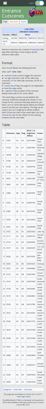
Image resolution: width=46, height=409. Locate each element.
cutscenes (36, 49)
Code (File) (17, 389)
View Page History (24, 397)
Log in (31, 3)
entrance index (11, 75)
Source (24, 21)
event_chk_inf (10, 85)
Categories (7, 389)
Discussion (13, 21)
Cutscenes (28, 389)
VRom (27, 34)
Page (5, 21)
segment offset (11, 91)
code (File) (29, 29)
